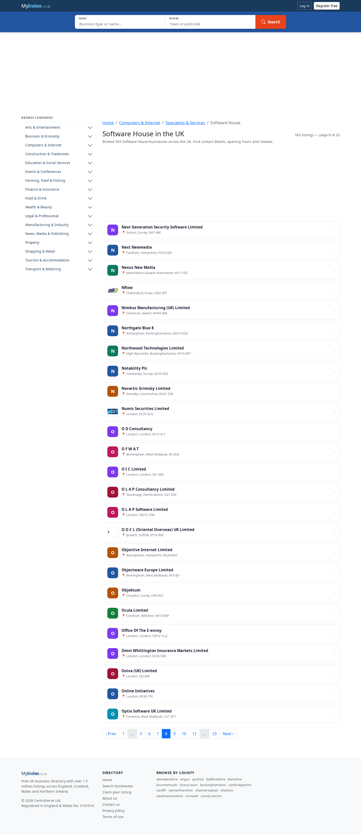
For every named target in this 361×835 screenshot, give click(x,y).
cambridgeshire (239, 785)
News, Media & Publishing (47, 234)
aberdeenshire (167, 779)
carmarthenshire (180, 790)
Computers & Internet (43, 145)
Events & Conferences (43, 172)
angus (184, 779)
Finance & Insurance (42, 189)
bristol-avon (188, 785)
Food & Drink (35, 198)
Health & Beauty (38, 207)
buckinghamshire (213, 785)
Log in (305, 5)
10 (184, 733)
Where (174, 18)
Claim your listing (116, 792)
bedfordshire (215, 779)
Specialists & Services (185, 122)
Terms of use (113, 816)
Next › (228, 733)
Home (108, 122)
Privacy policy (113, 810)
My (35, 5)
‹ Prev (111, 733)
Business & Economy (42, 136)
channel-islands (206, 790)
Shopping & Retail (40, 251)
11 (194, 733)
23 (214, 733)
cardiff (161, 790)
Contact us (111, 804)
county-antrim (211, 796)
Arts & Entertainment (42, 127)
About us (109, 798)
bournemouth (166, 785)
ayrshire (198, 779)
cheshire (227, 790)
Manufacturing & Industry (47, 225)
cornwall (192, 796)
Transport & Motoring (43, 269)
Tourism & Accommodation (47, 260)
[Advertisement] (180, 69)
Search (274, 21)
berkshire (235, 779)
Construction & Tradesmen (47, 154)
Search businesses (117, 786)
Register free (326, 5)
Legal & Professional (42, 216)
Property (32, 243)
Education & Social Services (47, 163)
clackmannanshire (169, 796)
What (83, 18)
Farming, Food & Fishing (45, 181)
